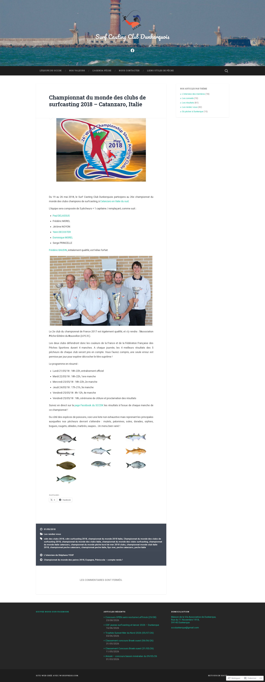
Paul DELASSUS (61, 215)
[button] (66, 438)
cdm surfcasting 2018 (76, 539)
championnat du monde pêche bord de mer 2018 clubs (98, 544)
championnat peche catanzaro (65, 547)
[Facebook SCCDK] (132, 50)
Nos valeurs (77, 70)
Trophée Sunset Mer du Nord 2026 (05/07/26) (129, 632)
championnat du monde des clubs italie (81, 541)
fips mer (111, 547)
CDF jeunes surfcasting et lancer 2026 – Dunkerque (132, 625)
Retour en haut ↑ (218, 675)
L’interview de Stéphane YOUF (59, 555)
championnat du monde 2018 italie (105, 539)
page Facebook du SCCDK (89, 405)
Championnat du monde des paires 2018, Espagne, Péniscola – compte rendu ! (83, 560)
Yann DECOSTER (62, 232)
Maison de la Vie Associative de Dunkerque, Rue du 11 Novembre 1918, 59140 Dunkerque (193, 620)
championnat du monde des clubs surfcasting (125, 541)
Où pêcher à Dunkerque (192, 111)
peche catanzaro (125, 547)
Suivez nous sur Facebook (52, 611)
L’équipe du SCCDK (51, 70)
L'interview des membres (193, 94)
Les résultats (188, 102)
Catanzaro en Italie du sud (114, 201)
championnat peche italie (93, 547)
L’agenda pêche (101, 70)
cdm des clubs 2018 (54, 539)
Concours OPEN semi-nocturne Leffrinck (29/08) (130, 617)
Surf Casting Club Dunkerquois (132, 36)
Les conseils (188, 98)
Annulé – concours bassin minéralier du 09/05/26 (131, 656)
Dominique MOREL (63, 237)
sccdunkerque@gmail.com (185, 627)
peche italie (140, 547)
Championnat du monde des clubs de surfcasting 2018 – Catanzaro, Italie (97, 101)
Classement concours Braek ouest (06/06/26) (129, 640)
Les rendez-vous (52, 534)
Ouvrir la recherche (226, 70)
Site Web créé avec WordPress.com (57, 675)
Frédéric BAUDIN (58, 250)
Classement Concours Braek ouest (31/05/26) (129, 648)
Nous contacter (129, 70)
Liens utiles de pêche (160, 70)
